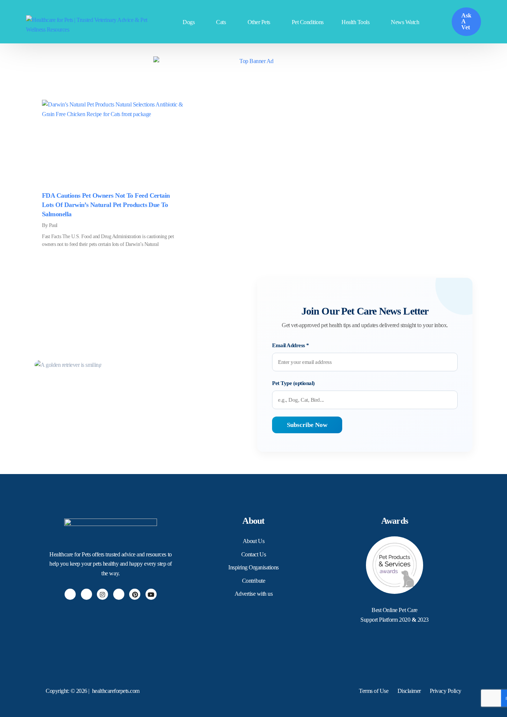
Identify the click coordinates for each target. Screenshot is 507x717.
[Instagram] (102, 594)
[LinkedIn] (118, 594)
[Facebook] (70, 594)
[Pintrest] (134, 594)
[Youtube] (151, 594)
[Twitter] (86, 594)
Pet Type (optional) (293, 383)
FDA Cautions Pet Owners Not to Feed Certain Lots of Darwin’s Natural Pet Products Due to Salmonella (106, 205)
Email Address (290, 345)
